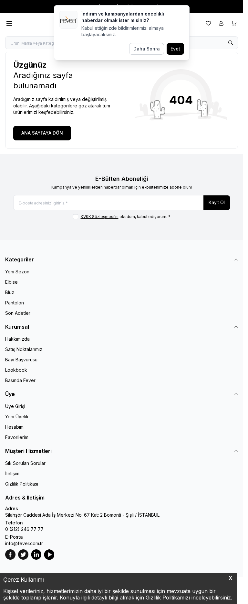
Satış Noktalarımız (23, 349)
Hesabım (14, 427)
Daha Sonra (146, 48)
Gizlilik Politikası (21, 484)
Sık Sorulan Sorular (25, 463)
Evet (175, 48)
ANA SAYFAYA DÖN (42, 133)
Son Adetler (17, 313)
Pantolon (14, 302)
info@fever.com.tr (24, 543)
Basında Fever (20, 380)
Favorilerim (16, 437)
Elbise (11, 282)
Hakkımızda (17, 339)
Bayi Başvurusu (21, 359)
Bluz (9, 292)
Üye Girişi (15, 406)
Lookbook (16, 370)
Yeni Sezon (17, 271)
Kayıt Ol (217, 202)
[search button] (230, 42)
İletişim (12, 473)
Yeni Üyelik (17, 416)
